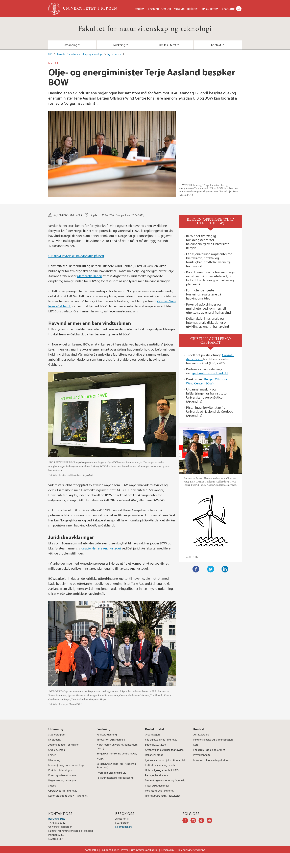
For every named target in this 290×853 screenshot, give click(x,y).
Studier (139, 9)
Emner (52, 754)
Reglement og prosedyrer (62, 780)
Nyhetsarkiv (114, 54)
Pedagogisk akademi (156, 775)
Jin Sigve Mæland (69, 215)
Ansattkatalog (201, 734)
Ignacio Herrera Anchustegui (101, 548)
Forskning (153, 9)
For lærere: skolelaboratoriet (209, 749)
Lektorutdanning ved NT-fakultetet (67, 795)
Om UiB (166, 9)
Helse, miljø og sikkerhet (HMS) (162, 770)
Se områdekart (123, 826)
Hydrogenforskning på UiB (111, 772)
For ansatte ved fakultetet (159, 790)
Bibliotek (192, 9)
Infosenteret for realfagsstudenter (212, 760)
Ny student (54, 739)
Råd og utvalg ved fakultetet (161, 739)
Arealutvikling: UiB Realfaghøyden (164, 749)
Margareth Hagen (89, 276)
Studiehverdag (56, 749)
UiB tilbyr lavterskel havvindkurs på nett (76, 256)
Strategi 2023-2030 (155, 744)
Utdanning (70, 45)
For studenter (209, 9)
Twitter (210, 569)
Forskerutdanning (107, 734)
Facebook (196, 569)
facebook (186, 821)
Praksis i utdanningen (60, 770)
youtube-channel (211, 821)
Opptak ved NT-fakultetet (62, 790)
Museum (179, 9)
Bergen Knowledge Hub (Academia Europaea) (116, 765)
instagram (194, 821)
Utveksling (54, 760)
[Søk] (239, 8)
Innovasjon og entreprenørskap (66, 765)
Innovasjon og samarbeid (111, 739)
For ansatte (228, 9)
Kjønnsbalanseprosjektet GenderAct (165, 760)
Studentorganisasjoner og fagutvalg (165, 780)
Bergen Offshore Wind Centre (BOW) (117, 753)
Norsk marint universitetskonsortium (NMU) (117, 746)
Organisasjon (152, 734)
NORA (100, 758)
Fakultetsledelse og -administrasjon (213, 739)
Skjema (52, 785)
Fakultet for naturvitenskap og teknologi (145, 29)
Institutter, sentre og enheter (160, 765)
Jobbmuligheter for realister (63, 744)
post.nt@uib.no (56, 818)
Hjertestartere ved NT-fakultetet (162, 795)
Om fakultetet (167, 45)
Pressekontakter (202, 754)
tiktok (203, 821)
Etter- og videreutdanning (62, 775)
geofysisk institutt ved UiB (210, 373)
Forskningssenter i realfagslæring (115, 777)
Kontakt (216, 45)
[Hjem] (54, 9)
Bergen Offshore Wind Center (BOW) (206, 381)
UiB (50, 54)
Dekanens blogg (154, 754)
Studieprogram (56, 734)
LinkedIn (225, 569)
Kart (195, 744)
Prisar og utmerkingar (157, 785)
